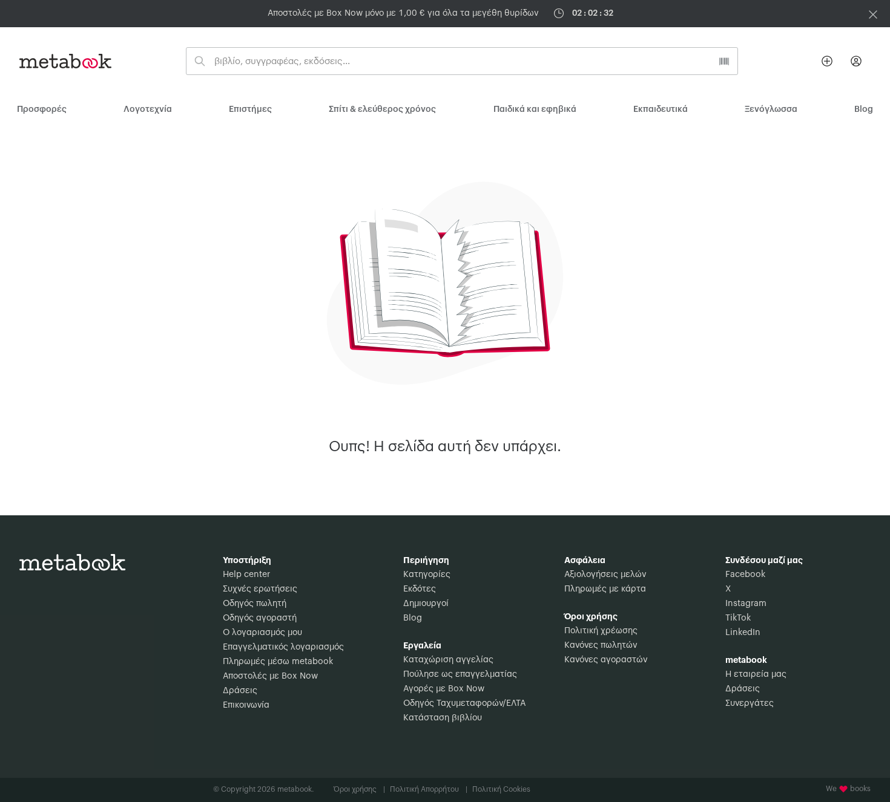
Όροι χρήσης (359, 789)
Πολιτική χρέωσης (601, 631)
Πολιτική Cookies (501, 789)
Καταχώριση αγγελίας (448, 660)
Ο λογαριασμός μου (262, 632)
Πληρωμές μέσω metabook (278, 661)
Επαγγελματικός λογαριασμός (283, 647)
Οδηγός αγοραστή (260, 618)
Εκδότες (419, 589)
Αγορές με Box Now (443, 689)
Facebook (745, 574)
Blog (412, 618)
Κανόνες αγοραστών (605, 660)
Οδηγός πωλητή (254, 603)
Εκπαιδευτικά (660, 109)
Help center (246, 574)
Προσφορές (42, 109)
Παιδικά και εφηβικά (534, 109)
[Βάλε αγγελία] (827, 61)
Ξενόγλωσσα (771, 109)
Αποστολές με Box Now (270, 676)
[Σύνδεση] (856, 61)
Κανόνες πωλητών (600, 645)
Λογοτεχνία (148, 109)
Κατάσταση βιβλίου (442, 718)
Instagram (745, 603)
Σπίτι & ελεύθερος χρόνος (382, 109)
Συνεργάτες (749, 703)
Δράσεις (240, 690)
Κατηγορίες (426, 574)
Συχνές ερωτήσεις (260, 589)
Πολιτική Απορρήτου (428, 789)
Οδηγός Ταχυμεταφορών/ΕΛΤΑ (464, 703)
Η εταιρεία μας (755, 674)
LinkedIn (742, 632)
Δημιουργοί (426, 603)
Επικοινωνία (246, 705)
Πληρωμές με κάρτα (605, 589)
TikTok (738, 618)
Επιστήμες (250, 109)
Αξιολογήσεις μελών (605, 574)
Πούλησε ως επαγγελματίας (460, 674)
